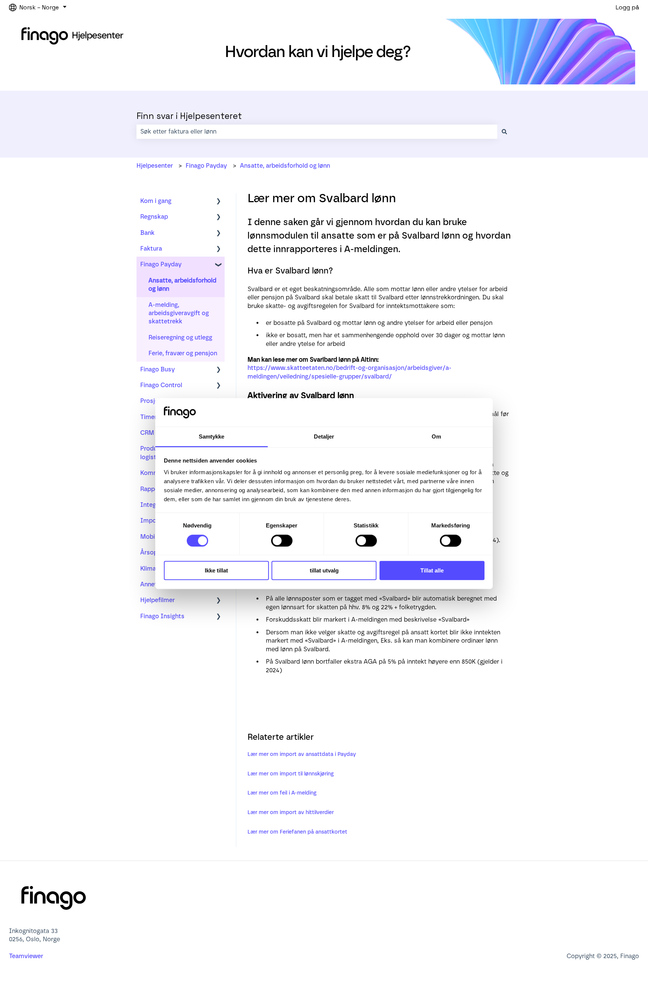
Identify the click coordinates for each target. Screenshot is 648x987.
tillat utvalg (324, 570)
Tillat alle (432, 570)
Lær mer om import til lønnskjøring (291, 774)
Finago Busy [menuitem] (157, 369)
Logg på (627, 7)
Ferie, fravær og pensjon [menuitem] (182, 353)
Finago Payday (206, 165)
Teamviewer (27, 956)
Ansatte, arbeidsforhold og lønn (285, 165)
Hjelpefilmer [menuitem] (157, 600)
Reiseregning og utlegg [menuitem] (180, 337)
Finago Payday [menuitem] (161, 264)
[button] (219, 201)
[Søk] (504, 132)
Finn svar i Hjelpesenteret (189, 116)
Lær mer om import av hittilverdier (291, 812)
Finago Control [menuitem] (161, 385)
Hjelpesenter (154, 165)
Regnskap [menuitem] (154, 216)
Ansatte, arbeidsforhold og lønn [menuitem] (182, 284)
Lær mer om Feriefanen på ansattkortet (297, 832)
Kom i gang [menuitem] (155, 200)
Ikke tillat (216, 570)
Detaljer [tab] (324, 437)
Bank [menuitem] (147, 232)
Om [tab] (436, 437)
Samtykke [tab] (212, 437)
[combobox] (316, 132)
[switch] (281, 541)
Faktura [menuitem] (151, 248)
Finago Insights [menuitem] (162, 616)
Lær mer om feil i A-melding (282, 793)
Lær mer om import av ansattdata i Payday (302, 754)
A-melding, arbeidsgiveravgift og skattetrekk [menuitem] (178, 313)
